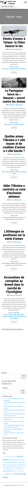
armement (13, 263)
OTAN (17, 468)
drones (24, 462)
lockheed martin (8, 468)
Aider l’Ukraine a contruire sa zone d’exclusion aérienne (14, 191)
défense (19, 217)
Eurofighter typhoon (9, 464)
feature (15, 312)
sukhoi (16, 471)
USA (9, 474)
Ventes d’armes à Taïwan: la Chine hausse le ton (14, 42)
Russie (13, 171)
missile (15, 468)
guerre (10, 171)
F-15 (15, 464)
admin (21, 49)
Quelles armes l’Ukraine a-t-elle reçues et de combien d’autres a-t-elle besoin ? (14, 143)
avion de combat (11, 460)
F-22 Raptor (20, 464)
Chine (10, 68)
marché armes (9, 265)
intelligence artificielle (18, 466)
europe (14, 464)
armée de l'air (14, 456)
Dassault (13, 462)
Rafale (7, 471)
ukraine (17, 171)
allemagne (8, 263)
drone (21, 462)
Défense (16, 66)
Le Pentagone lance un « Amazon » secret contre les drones (14, 96)
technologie (21, 471)
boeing (4, 462)
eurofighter (9, 316)
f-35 (23, 464)
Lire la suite (14, 72)
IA (12, 466)
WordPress (16, 485)
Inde (13, 466)
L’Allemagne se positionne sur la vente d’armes (14, 235)
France (4, 466)
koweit (14, 316)
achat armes (10, 314)
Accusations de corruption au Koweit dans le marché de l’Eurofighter (14, 284)
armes (7, 68)
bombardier (6, 462)
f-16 (17, 464)
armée (11, 456)
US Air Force (12, 474)
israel (5, 468)
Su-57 (14, 471)
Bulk (23, 485)
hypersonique (9, 466)
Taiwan (13, 68)
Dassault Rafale (17, 462)
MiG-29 (12, 468)
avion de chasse (13, 217)
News (16, 169)
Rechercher (4, 372)
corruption (4, 316)
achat (9, 124)
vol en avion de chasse (21, 68)
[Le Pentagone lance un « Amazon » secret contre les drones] (14, 83)
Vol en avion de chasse (7, 6)
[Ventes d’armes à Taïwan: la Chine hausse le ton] (14, 31)
